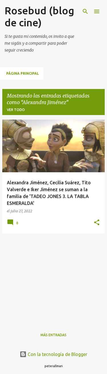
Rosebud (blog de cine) (39, 16)
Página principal (22, 73)
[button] (96, 223)
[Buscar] (85, 11)
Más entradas (53, 335)
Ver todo (16, 110)
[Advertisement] (53, 278)
